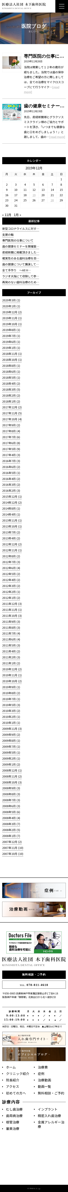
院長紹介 (12, 1080)
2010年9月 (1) (11, 687)
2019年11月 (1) (12, 318)
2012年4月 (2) (11, 580)
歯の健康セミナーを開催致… (20, 246)
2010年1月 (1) (11, 723)
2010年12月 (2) (12, 669)
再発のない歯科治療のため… (20, 282)
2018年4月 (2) (11, 383)
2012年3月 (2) (11, 586)
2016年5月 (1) (11, 473)
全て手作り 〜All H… (16, 270)
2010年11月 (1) (12, 675)
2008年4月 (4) (11, 818)
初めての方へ (16, 1093)
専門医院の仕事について (17, 240)
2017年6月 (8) (11, 443)
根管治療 (12, 1122)
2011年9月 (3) (11, 621)
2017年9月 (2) (11, 425)
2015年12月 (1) (12, 496)
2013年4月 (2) (11, 538)
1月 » (17, 214)
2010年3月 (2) (11, 711)
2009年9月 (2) (11, 734)
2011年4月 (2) (11, 651)
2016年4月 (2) (11, 479)
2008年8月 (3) (11, 794)
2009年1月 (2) (11, 764)
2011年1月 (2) (11, 663)
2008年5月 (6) (11, 812)
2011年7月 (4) (11, 633)
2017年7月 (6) (11, 437)
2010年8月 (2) (11, 693)
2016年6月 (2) (11, 467)
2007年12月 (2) (12, 842)
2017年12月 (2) (12, 407)
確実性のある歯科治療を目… (20, 258)
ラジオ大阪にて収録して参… (20, 276)
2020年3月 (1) (11, 300)
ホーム (11, 1067)
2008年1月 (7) (11, 836)
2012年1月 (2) (11, 598)
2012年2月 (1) (11, 592)
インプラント (48, 1109)
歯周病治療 (14, 1115)
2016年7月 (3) (11, 461)
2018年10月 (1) (12, 360)
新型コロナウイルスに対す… (20, 228)
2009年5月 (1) (11, 752)
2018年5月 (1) (11, 377)
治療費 (43, 1067)
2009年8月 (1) (11, 740)
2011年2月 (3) (11, 657)
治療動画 (44, 1080)
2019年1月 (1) (11, 348)
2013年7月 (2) (11, 532)
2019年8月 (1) (11, 330)
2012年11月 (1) (12, 550)
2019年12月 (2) (12, 312)
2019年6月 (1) (11, 342)
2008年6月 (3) (11, 806)
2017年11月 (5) (12, 413)
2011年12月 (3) (12, 604)
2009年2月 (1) (11, 758)
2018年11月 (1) (12, 354)
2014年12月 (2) (12, 502)
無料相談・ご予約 (34, 974)
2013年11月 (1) (12, 520)
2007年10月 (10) (12, 854)
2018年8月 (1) (11, 365)
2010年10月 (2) (12, 681)
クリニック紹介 (17, 1073)
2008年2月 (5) (11, 830)
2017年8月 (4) (11, 431)
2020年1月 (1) (11, 306)
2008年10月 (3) (12, 782)
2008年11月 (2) (12, 776)
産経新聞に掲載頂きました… (20, 252)
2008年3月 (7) (11, 824)
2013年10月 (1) (12, 526)
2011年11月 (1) (12, 610)
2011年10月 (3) (12, 615)
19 (34, 195)
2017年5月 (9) (11, 449)
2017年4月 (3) (11, 455)
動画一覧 (44, 1086)
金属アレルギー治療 (51, 1124)
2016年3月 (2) (11, 484)
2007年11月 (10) (12, 848)
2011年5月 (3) (11, 645)
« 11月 (6, 214)
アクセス (12, 1086)
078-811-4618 (34, 985)
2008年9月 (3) (11, 788)
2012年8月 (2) (11, 556)
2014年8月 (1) (11, 508)
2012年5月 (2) (11, 574)
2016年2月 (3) (11, 490)
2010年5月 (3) (11, 705)
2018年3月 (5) (11, 389)
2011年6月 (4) (11, 639)
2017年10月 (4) (12, 419)
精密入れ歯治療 (49, 1115)
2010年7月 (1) (11, 699)
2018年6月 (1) (11, 371)
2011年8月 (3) (11, 627)
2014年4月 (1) (11, 514)
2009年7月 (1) (11, 746)
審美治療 (12, 1128)
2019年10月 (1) (12, 324)
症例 (41, 1073)
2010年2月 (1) (11, 717)
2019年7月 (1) (11, 336)
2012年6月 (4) (11, 568)
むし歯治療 (14, 1109)
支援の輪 (8, 234)
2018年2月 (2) (11, 395)
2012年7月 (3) (11, 562)
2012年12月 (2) (12, 544)
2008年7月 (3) (11, 800)
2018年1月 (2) (11, 401)
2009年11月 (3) (12, 729)
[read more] (57, 137)
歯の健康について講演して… (20, 264)
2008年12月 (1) (12, 770)
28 (52, 200)
